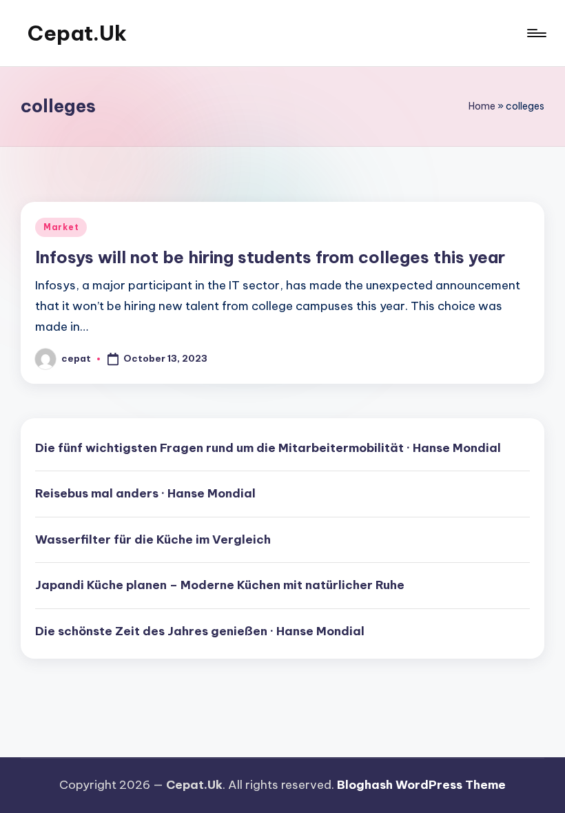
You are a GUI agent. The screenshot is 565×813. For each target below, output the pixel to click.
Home (482, 106)
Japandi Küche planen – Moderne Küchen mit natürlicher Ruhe (219, 585)
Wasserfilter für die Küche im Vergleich (153, 539)
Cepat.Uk (77, 33)
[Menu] (535, 33)
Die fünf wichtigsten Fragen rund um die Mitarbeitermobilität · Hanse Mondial (268, 447)
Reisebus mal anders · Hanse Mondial (145, 493)
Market (61, 227)
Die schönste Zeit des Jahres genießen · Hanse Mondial (199, 631)
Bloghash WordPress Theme (421, 784)
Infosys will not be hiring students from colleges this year (270, 257)
